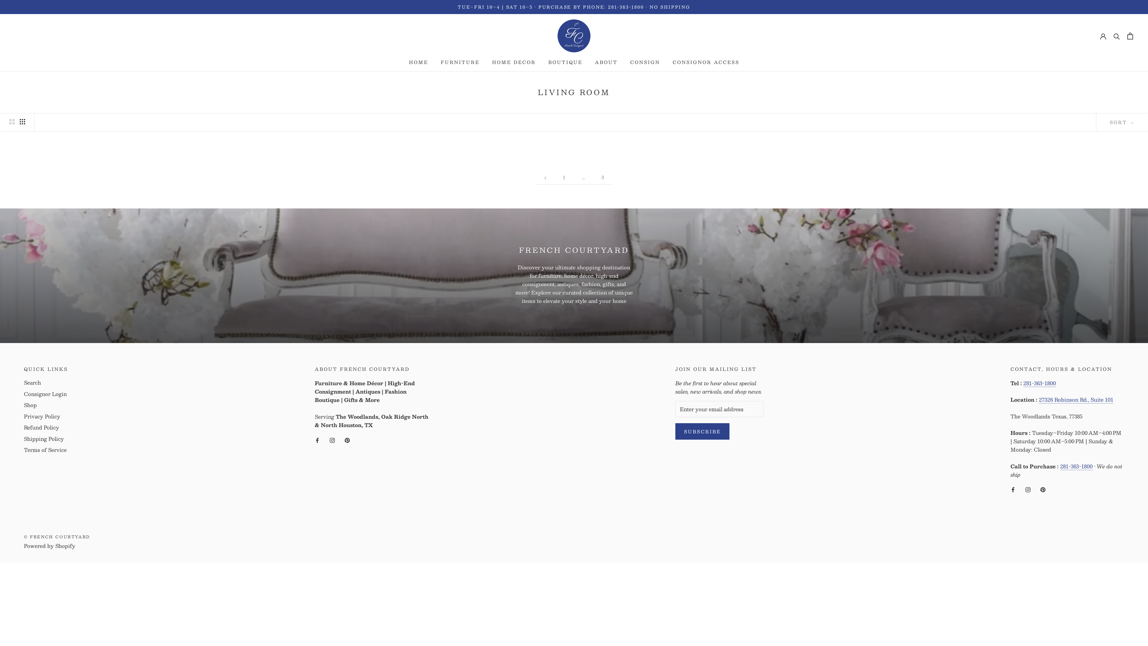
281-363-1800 (1039, 383)
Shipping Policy (44, 439)
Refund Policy (41, 428)
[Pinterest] (347, 439)
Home (418, 62)
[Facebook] (317, 439)
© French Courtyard (57, 537)
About (606, 62)
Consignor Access (706, 62)
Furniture (460, 62)
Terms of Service (45, 450)
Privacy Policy (42, 416)
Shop (30, 405)
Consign (645, 62)
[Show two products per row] (12, 122)
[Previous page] (545, 177)
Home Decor (514, 62)
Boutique (565, 62)
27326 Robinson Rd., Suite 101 (1076, 399)
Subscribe (702, 431)
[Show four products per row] (22, 122)
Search (32, 383)
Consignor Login (45, 394)
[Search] (1117, 36)
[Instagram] (332, 439)
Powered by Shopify (49, 546)
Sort (1119, 122)
